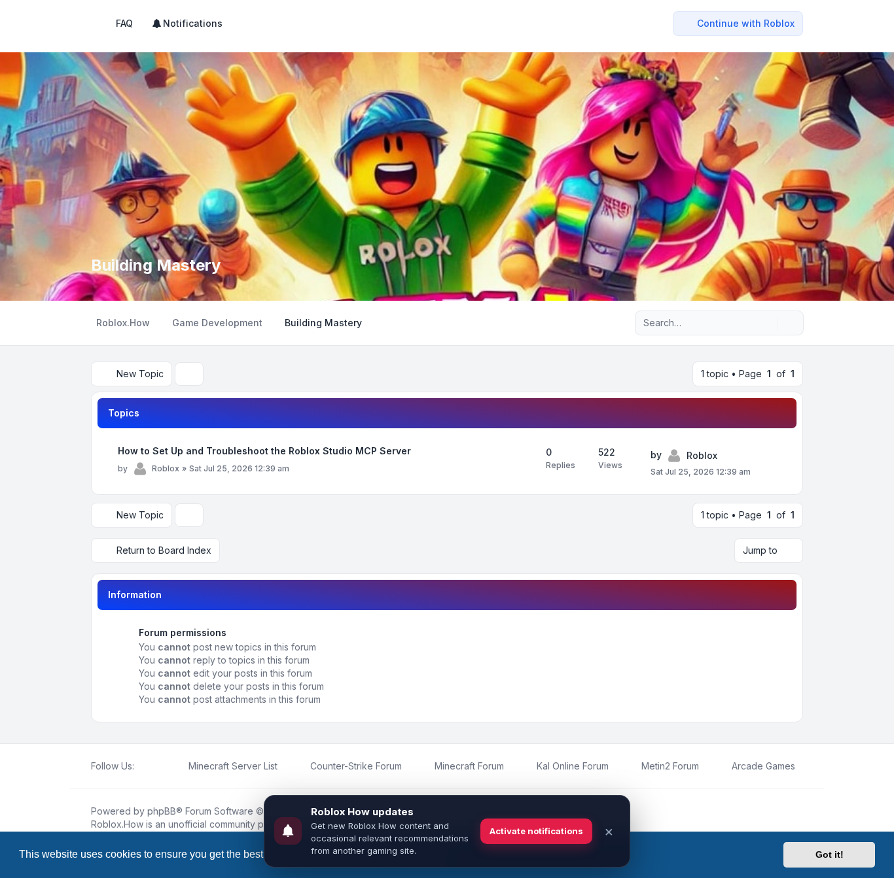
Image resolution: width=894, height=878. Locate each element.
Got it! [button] (829, 854)
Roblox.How (117, 824)
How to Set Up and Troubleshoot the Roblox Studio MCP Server (264, 450)
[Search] (766, 323)
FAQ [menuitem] (124, 23)
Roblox (165, 468)
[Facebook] (142, 766)
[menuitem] (186, 23)
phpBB (161, 811)
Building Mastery (156, 265)
